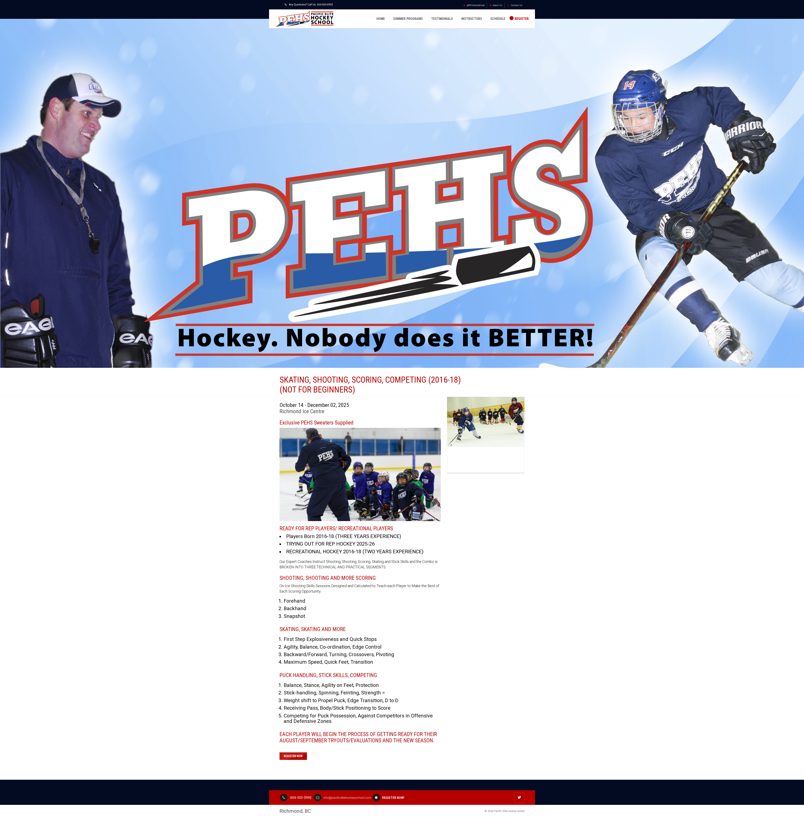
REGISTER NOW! (393, 797)
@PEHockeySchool (476, 5)
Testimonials (442, 19)
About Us (497, 5)
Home (380, 19)
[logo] (304, 18)
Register (522, 19)
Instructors (471, 19)
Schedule (497, 19)
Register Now (293, 756)
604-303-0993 (325, 4)
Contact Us (516, 5)
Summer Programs (408, 19)
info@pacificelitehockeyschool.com (347, 797)
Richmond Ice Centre (302, 411)
